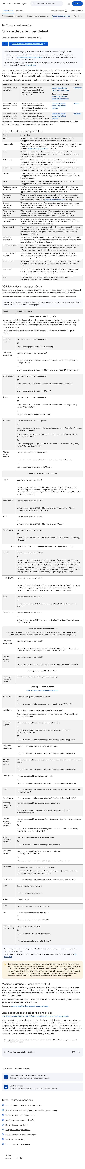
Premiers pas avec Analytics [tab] (12, 16)
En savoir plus (31, 65)
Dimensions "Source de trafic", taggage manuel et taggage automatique (32, 1110)
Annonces (19, 11)
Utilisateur (77, 114)
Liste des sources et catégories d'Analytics (42, 690)
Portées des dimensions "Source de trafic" (21, 1115)
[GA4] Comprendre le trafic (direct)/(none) (21, 1135)
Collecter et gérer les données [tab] (37, 16)
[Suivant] (80, 16)
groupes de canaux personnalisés (29, 57)
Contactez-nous (77, 11)
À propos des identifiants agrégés (18, 1144)
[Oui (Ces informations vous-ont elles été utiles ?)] (73, 1052)
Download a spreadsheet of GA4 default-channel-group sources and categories (34, 1016)
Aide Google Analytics (17, 3)
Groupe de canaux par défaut (17, 1125)
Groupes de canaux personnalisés (18, 1130)
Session (76, 103)
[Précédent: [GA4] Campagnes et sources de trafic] (5, 44)
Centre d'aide (8, 11)
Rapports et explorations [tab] (61, 16)
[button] (4, 3)
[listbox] (11, 1158)
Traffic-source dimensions (17, 1100)
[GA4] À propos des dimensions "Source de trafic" (24, 1105)
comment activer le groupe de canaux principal (30, 1006)
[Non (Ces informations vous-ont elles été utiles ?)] (79, 1052)
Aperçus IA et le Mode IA (37, 149)
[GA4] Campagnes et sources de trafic (20, 1120)
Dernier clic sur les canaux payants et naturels (59, 105)
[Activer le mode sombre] (21, 1157)
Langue (8, 1155)
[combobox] (50, 3)
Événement (78, 88)
